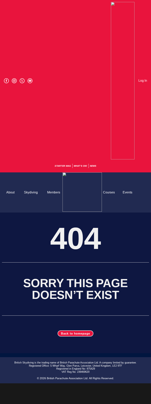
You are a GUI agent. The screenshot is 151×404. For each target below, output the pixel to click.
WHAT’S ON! (80, 166)
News (93, 166)
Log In (142, 80)
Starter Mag (63, 166)
